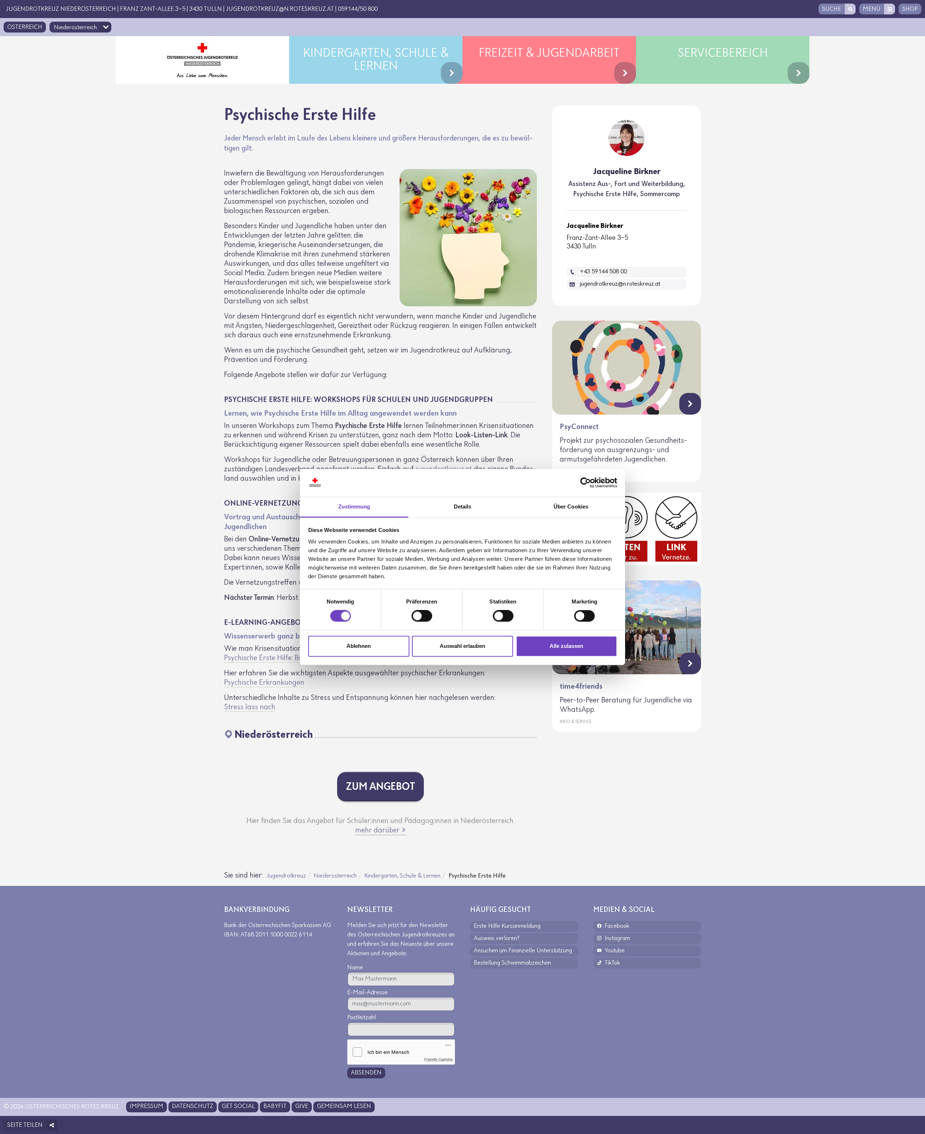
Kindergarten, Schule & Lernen (402, 876)
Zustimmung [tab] (354, 506)
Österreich (24, 27)
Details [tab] (463, 506)
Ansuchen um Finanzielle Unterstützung (523, 951)
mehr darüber (378, 830)
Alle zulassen (566, 646)
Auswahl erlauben (462, 646)
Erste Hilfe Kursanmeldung (507, 926)
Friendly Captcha (438, 1059)
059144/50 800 (358, 9)
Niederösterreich (335, 876)
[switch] (422, 616)
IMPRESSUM (146, 1106)
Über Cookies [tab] (571, 506)
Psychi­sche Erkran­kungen (264, 683)
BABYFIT (275, 1106)
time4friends (581, 687)
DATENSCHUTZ (192, 1106)
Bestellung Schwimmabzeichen (512, 963)
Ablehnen (359, 646)
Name (355, 968)
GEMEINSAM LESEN (344, 1106)
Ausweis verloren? (497, 938)
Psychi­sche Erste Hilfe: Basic (267, 658)
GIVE (301, 1106)
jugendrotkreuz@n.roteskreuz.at (280, 9)
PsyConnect (579, 427)
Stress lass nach (249, 707)
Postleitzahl (361, 1017)
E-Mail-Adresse (367, 993)
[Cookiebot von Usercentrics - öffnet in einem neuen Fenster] (585, 482)
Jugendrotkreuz (286, 876)
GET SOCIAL (238, 1106)
